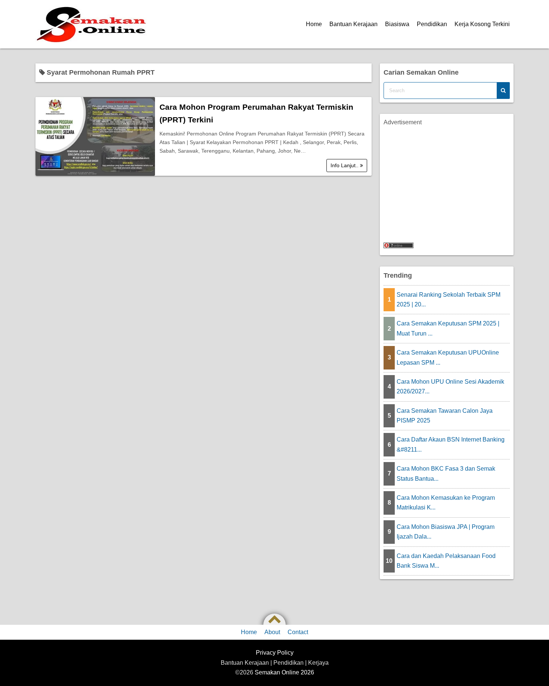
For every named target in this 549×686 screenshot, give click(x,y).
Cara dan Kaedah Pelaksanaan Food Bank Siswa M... (446, 561)
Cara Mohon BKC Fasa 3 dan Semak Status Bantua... (446, 473)
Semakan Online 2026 (284, 672)
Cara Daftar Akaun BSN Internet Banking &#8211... (451, 444)
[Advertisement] (447, 179)
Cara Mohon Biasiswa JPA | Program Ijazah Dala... (445, 532)
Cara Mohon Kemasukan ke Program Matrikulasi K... (446, 503)
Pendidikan (432, 24)
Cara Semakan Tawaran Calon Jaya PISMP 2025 (445, 416)
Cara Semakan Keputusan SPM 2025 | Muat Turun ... (448, 328)
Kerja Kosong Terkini (482, 24)
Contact (298, 632)
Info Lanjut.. (345, 165)
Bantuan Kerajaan (353, 24)
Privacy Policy (275, 652)
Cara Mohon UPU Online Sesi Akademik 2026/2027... (450, 386)
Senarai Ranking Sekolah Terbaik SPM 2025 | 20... (448, 299)
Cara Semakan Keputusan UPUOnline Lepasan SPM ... (448, 357)
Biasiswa (397, 24)
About (272, 632)
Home (314, 24)
